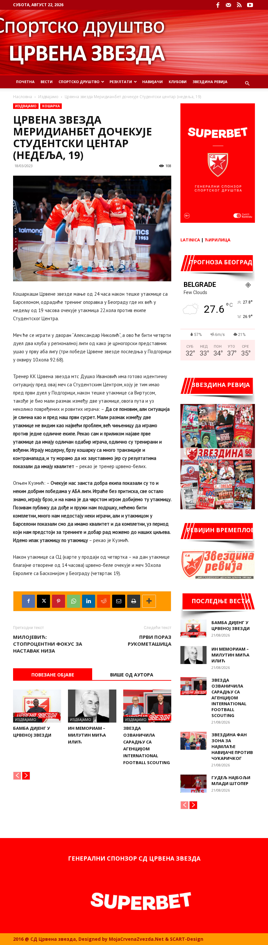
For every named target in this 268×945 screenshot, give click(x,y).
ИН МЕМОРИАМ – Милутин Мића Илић (87, 735)
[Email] (118, 601)
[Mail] (228, 5)
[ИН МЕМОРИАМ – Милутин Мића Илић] (92, 706)
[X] (43, 601)
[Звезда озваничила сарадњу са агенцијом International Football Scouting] (147, 706)
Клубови (178, 81)
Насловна (22, 96)
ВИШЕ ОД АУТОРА (131, 675)
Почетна (25, 81)
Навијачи (152, 81)
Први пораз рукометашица (149, 640)
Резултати (120, 81)
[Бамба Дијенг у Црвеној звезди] (37, 706)
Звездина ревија (210, 81)
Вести (47, 81)
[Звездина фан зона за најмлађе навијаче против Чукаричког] (193, 741)
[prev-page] (17, 776)
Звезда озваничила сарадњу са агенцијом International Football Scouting (228, 697)
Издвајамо (48, 96)
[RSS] (239, 5)
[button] (247, 83)
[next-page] (26, 776)
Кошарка (51, 106)
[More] (149, 601)
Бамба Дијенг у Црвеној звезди (230, 625)
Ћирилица (217, 240)
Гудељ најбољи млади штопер (230, 780)
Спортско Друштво (79, 81)
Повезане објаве (52, 675)
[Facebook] (218, 5)
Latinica (190, 240)
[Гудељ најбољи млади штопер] (193, 784)
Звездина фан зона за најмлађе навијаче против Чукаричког (232, 746)
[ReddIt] (103, 601)
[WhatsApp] (73, 601)
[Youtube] (250, 5)
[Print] (133, 601)
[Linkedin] (88, 601)
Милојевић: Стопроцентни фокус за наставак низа (47, 644)
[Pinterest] (58, 601)
